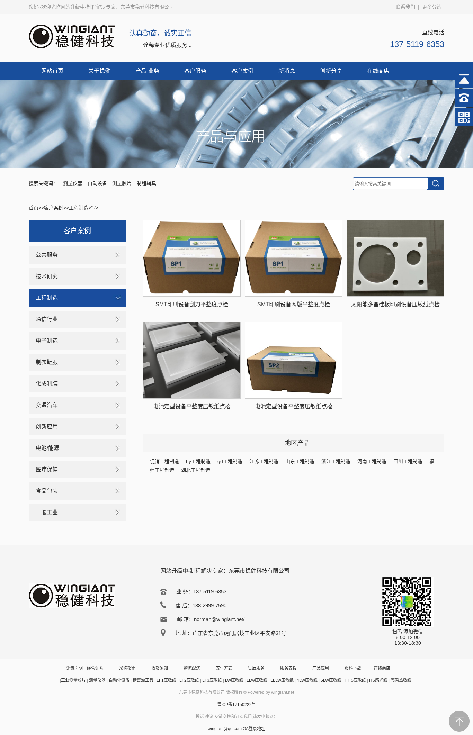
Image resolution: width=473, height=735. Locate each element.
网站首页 (52, 71)
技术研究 (47, 276)
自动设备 (97, 183)
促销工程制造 (164, 461)
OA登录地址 (254, 728)
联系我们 (405, 7)
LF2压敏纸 (189, 680)
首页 (33, 207)
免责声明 (74, 668)
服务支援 (288, 668)
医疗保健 (47, 469)
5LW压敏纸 (331, 680)
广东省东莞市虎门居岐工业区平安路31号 (239, 633)
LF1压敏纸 (166, 680)
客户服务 (195, 71)
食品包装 (47, 491)
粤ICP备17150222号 (236, 704)
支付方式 (224, 668)
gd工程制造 (229, 461)
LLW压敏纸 (257, 680)
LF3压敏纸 (212, 680)
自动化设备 (119, 680)
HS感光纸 (378, 680)
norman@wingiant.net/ (219, 619)
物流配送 (192, 668)
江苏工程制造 (263, 461)
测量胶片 (122, 183)
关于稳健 (99, 71)
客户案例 (242, 71)
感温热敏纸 (401, 680)
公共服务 (47, 255)
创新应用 (47, 426)
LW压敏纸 (234, 680)
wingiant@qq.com (225, 728)
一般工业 (47, 512)
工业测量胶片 (73, 680)
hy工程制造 (198, 461)
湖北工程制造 (195, 470)
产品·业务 (147, 71)
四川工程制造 (407, 461)
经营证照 (95, 668)
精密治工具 (143, 680)
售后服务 (256, 668)
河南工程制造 (371, 461)
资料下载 (353, 668)
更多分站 (431, 7)
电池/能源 (47, 448)
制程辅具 (146, 183)
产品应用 (320, 668)
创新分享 (331, 71)
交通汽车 (47, 405)
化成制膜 (47, 384)
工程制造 (78, 207)
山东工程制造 (299, 461)
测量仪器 (72, 183)
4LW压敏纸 (307, 680)
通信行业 (47, 319)
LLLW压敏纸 (282, 680)
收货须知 (159, 668)
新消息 (286, 71)
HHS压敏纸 (355, 680)
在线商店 (378, 71)
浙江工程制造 (335, 461)
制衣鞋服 (47, 362)
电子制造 (47, 341)
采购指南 (127, 668)
